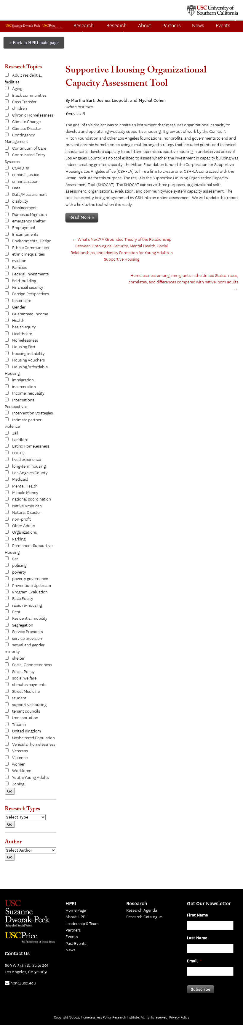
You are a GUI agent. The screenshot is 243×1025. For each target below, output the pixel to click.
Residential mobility (29, 618)
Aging (17, 88)
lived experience (26, 459)
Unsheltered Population (33, 738)
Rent (16, 612)
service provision (27, 638)
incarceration (24, 387)
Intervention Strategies (32, 413)
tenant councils (26, 711)
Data (16, 188)
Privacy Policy (179, 1018)
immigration (23, 380)
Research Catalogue (83, 30)
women (18, 764)
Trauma (19, 724)
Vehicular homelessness (33, 744)
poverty (19, 572)
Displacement (24, 208)
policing (19, 565)
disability (20, 201)
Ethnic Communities (30, 248)
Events (71, 937)
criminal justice (25, 174)
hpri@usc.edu (22, 983)
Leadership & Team (82, 923)
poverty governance (30, 579)
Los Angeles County (30, 473)
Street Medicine (26, 691)
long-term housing (29, 466)
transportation (25, 718)
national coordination (31, 499)
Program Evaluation (30, 592)
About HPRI (76, 917)
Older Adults (23, 526)
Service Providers (27, 632)
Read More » (81, 217)
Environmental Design (32, 241)
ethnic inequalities (28, 254)
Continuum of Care (29, 148)
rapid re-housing (27, 605)
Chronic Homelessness (32, 115)
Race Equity (22, 598)
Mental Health (25, 486)
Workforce (21, 771)
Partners (171, 26)
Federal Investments (30, 274)
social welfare (24, 678)
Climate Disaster (26, 128)
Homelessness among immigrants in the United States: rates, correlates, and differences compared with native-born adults (183, 282)
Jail (15, 433)
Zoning (18, 784)
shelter (18, 658)
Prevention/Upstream (31, 585)
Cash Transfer (24, 102)
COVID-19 (21, 168)
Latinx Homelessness (30, 446)
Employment (24, 227)
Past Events (75, 943)
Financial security (27, 287)
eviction (19, 261)
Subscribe (200, 989)
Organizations (24, 532)
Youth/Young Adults (30, 777)
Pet (15, 559)
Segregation (22, 625)
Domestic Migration (29, 214)
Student (19, 698)
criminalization (25, 181)
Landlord (20, 440)
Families (19, 267)
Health (18, 320)
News (198, 26)
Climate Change (26, 122)
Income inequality (28, 393)
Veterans (20, 751)
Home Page (75, 910)
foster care (21, 301)
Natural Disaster (26, 512)
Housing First (24, 347)
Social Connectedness (32, 665)
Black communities (29, 95)
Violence (20, 758)
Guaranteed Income (30, 314)
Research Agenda (116, 30)
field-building (24, 281)
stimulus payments (29, 684)
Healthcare (22, 334)
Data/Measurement (29, 194)
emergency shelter (28, 221)
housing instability (28, 353)
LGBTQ (18, 453)
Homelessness (25, 340)
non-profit (21, 519)
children (19, 108)
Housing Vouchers (28, 360)
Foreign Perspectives (30, 294)
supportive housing (29, 705)
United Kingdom (26, 731)
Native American (27, 506)
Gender (18, 307)
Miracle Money (25, 492)
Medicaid (20, 479)
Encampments (25, 234)
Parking (18, 539)
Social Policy (23, 671)
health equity (24, 327)
